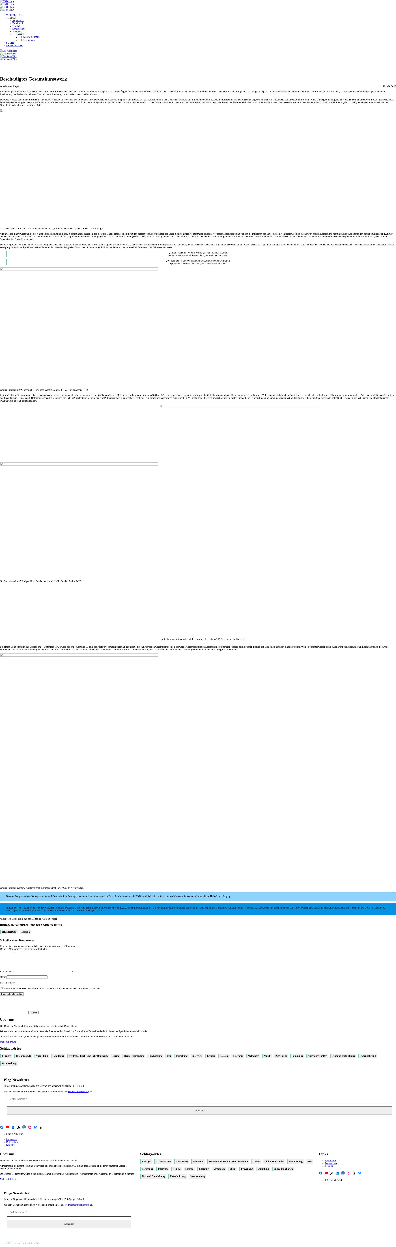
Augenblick (18, 20)
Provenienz (281, 1056)
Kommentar (6, 971)
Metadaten (253, 1056)
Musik (267, 1056)
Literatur (238, 1056)
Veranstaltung (9, 1063)
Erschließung (155, 1056)
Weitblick (17, 31)
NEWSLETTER (14, 45)
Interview (197, 1056)
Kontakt (10, 1145)
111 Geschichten (27, 40)
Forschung (181, 1056)
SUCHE (10, 42)
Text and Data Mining (343, 1056)
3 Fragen (6, 1056)
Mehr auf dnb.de (8, 1042)
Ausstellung (42, 1056)
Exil (169, 1056)
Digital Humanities (134, 1056)
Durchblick (17, 23)
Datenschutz (12, 1142)
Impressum (11, 1139)
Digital (115, 1056)
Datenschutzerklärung (78, 1091)
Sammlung (297, 1056)
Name (3, 977)
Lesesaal (26, 931)
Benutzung (58, 1056)
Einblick (16, 26)
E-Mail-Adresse (7, 982)
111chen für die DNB (29, 37)
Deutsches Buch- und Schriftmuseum (88, 1056)
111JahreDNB (9, 931)
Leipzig (211, 1056)
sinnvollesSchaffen (317, 1056)
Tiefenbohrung (368, 1056)
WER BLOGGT (14, 15)
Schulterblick (18, 29)
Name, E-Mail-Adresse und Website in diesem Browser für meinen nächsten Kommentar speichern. (52, 988)
